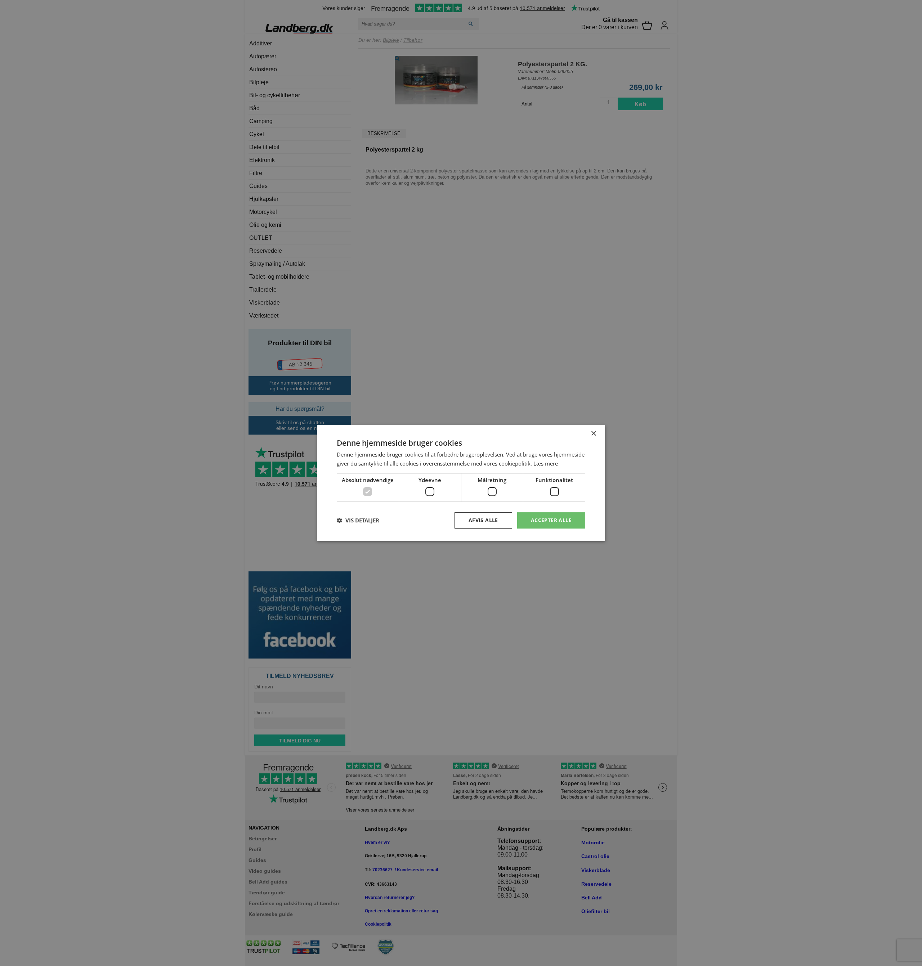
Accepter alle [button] (551, 520)
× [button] (593, 433)
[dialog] (461, 483)
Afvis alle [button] (483, 520)
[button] (358, 520)
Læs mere (545, 463)
